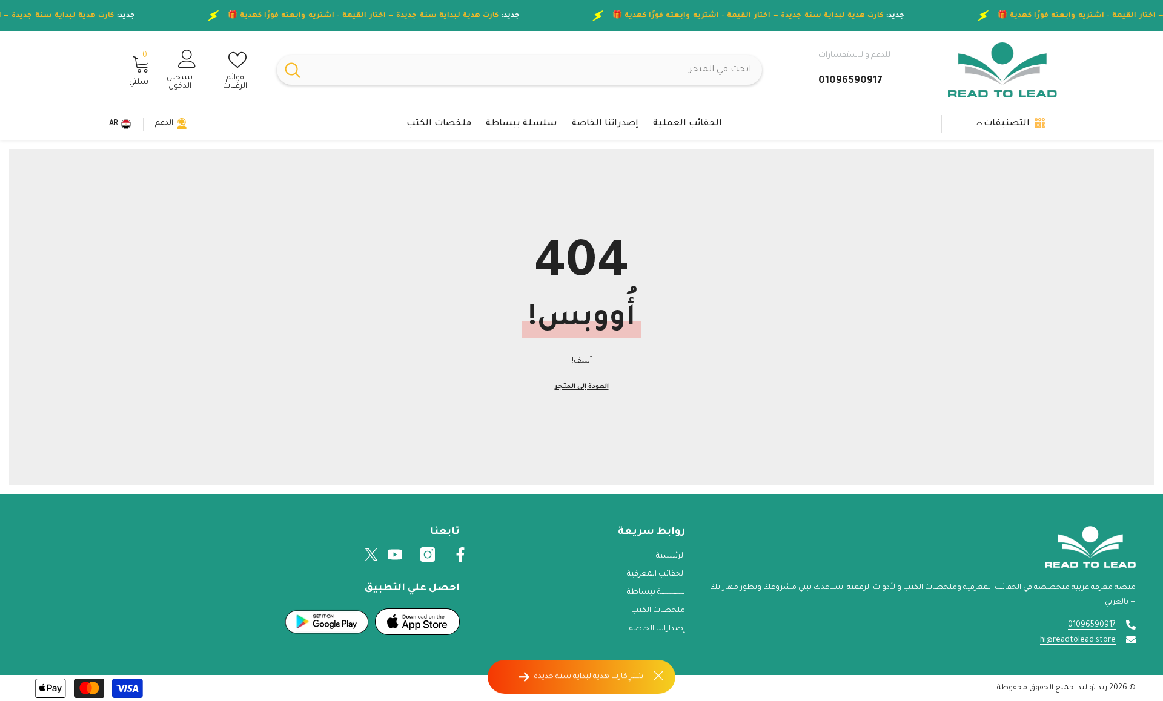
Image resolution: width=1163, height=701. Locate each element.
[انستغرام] (427, 554)
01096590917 (1092, 625)
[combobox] (535, 70)
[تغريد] (371, 554)
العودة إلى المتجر (582, 386)
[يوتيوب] (395, 554)
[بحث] (519, 70)
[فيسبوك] (460, 554)
